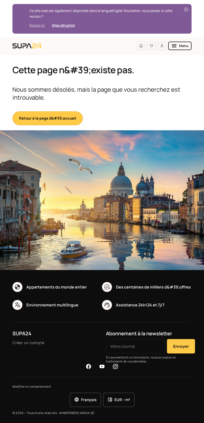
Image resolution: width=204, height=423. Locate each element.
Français (89, 399)
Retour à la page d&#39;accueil (47, 118)
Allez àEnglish (63, 25)
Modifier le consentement (31, 387)
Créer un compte (28, 342)
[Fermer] (186, 9)
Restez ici (37, 25)
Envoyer (181, 346)
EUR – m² (122, 399)
